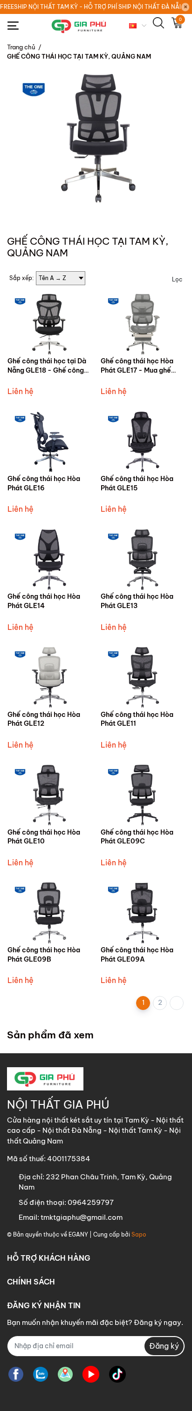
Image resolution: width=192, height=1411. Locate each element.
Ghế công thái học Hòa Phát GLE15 (137, 483)
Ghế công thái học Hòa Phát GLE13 (137, 601)
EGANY (78, 1234)
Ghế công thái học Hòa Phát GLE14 (43, 601)
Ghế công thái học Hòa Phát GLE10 (43, 837)
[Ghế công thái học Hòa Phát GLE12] (49, 677)
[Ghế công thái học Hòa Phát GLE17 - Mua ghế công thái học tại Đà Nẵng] (143, 324)
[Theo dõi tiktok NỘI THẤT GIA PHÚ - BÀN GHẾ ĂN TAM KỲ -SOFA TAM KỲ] (117, 1374)
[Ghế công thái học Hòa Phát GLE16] (49, 441)
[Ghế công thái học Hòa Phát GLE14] (49, 559)
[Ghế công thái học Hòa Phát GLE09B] (49, 913)
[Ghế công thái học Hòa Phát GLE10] (49, 795)
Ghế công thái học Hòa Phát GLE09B (43, 954)
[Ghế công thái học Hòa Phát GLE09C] (143, 795)
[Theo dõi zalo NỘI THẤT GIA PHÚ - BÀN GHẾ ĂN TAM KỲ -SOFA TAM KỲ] (40, 1374)
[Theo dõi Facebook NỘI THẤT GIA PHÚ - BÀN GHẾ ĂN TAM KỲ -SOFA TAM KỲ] (16, 1374)
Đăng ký (164, 1346)
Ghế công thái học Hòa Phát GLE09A (137, 954)
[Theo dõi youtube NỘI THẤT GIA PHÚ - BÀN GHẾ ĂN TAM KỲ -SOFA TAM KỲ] (91, 1374)
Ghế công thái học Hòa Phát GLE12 (43, 719)
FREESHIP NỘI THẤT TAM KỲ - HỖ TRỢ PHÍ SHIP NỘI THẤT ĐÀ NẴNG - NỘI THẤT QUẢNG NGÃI (90, 6)
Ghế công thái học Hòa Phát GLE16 (43, 483)
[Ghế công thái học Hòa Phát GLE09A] (143, 913)
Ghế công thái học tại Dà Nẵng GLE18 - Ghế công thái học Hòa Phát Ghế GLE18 (46, 375)
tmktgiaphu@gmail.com (82, 1217)
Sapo (138, 1234)
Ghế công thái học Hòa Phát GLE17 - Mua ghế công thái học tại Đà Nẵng (142, 370)
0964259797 (91, 1202)
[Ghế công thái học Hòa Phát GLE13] (143, 559)
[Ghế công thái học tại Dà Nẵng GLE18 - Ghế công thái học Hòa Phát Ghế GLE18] (49, 324)
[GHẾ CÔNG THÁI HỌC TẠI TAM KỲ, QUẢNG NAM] (96, 138)
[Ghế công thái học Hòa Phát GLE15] (143, 441)
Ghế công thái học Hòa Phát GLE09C (137, 837)
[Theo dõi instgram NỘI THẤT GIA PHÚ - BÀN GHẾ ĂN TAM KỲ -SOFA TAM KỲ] (65, 1374)
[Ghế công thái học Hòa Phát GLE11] (143, 677)
